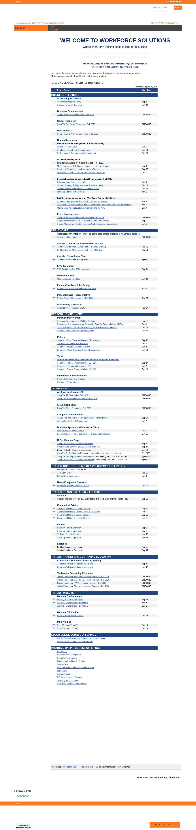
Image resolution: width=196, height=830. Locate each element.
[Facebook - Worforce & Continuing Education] (171, 2)
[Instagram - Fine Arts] (180, 2)
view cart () (172, 23)
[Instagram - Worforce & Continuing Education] (174, 2)
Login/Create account (54, 23)
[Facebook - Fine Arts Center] (177, 2)
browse (20, 28)
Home (17, 2)
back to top (162, 824)
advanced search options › (160, 11)
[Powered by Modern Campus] (23, 826)
